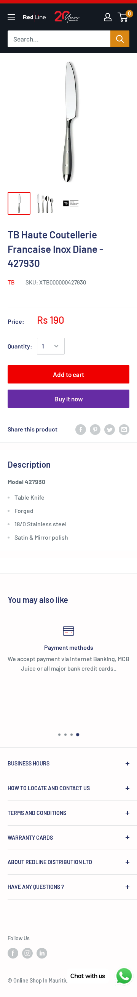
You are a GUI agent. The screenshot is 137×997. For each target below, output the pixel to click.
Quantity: (20, 346)
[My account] (108, 17)
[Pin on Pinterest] (95, 429)
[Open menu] (11, 17)
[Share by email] (124, 429)
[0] (123, 17)
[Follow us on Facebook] (13, 953)
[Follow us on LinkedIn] (42, 953)
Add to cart (68, 374)
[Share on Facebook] (80, 429)
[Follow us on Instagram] (27, 953)
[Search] (119, 38)
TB (11, 282)
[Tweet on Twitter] (109, 429)
